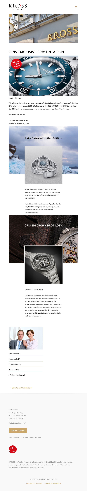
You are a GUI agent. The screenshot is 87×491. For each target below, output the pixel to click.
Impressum (30, 483)
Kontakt (39, 483)
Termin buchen (18, 430)
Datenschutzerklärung (53, 483)
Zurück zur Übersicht (22, 388)
